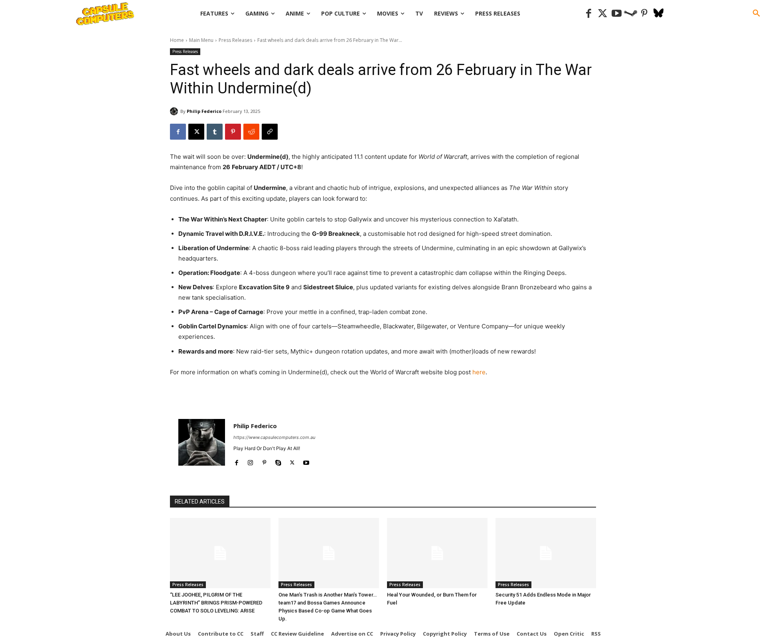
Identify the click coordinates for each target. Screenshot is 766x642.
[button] (756, 13)
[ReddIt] (251, 132)
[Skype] (278, 461)
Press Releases (235, 40)
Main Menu (201, 40)
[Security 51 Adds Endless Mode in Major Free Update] (546, 553)
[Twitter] (603, 14)
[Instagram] (250, 461)
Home (177, 40)
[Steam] (631, 14)
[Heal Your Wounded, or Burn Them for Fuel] (437, 553)
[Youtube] (617, 14)
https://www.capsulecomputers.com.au (274, 437)
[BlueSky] (658, 14)
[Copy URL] (270, 132)
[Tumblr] (215, 132)
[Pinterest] (645, 14)
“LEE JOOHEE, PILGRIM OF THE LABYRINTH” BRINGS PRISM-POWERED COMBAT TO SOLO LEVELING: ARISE (216, 603)
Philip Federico (204, 111)
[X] (196, 132)
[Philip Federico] (175, 111)
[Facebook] (589, 14)
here (479, 372)
